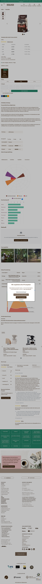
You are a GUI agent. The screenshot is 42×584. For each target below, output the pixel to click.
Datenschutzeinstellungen (21, 292)
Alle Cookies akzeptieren (21, 297)
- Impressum (21, 299)
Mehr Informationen (27, 289)
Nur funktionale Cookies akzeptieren (21, 294)
